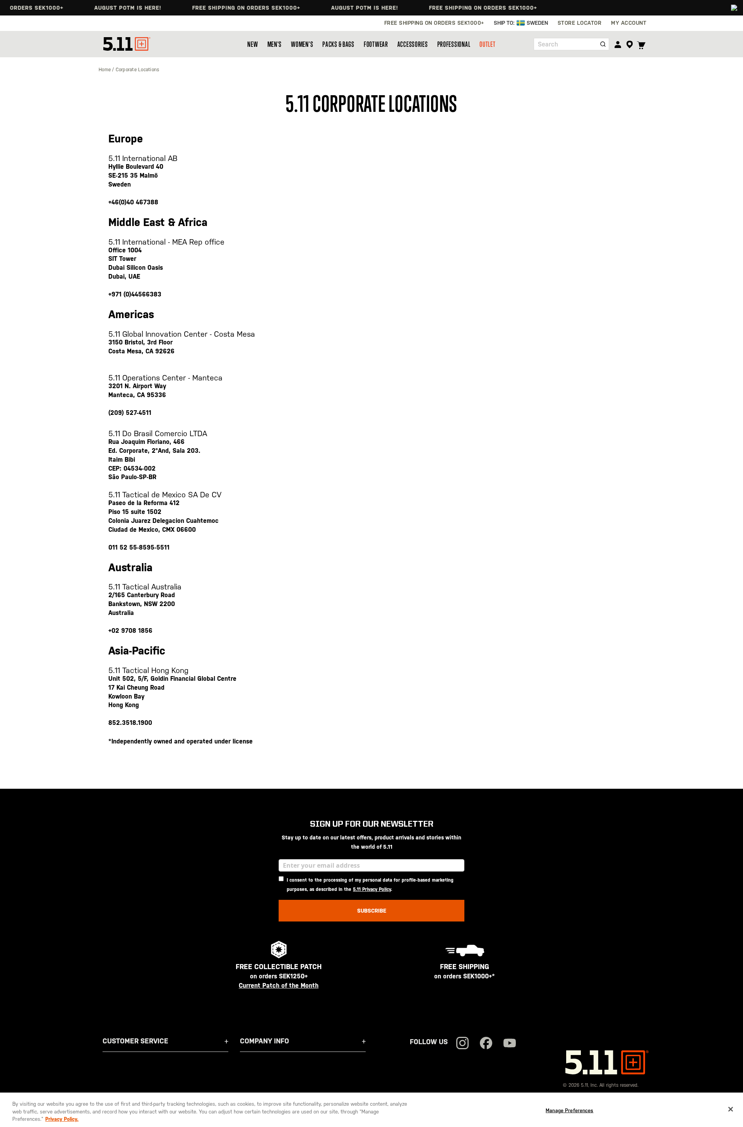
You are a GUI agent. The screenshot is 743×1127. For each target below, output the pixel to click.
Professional (454, 44)
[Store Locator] (629, 44)
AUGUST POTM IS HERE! (114, 8)
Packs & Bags (338, 44)
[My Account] (618, 44)
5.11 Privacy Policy (372, 889)
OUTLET (487, 44)
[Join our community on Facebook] (486, 1044)
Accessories (412, 44)
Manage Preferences (569, 1110)
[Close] (730, 1109)
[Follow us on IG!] (462, 1044)
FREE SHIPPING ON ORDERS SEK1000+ (233, 8)
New (252, 44)
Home (105, 69)
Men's (274, 44)
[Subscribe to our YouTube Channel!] (510, 1044)
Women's (302, 44)
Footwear (376, 44)
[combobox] (571, 44)
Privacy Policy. (62, 1119)
